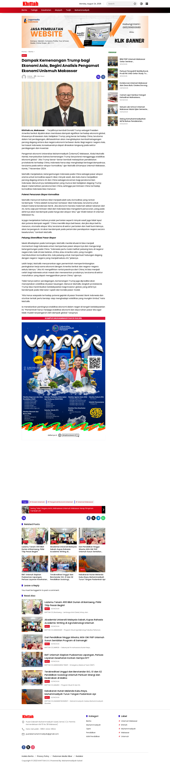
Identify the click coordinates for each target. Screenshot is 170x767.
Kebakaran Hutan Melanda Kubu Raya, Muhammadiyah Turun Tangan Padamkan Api (92, 577)
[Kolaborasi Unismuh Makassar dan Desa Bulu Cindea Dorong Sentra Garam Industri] (113, 85)
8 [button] (50, 492)
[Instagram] (33, 747)
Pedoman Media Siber (62, 756)
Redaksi (79, 756)
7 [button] (47, 492)
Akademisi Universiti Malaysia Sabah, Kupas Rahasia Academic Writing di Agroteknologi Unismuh (63, 549)
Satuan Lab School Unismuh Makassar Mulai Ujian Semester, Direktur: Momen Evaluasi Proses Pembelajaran (134, 108)
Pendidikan (91, 732)
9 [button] (54, 492)
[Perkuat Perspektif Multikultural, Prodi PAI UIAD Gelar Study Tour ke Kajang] (113, 73)
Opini (88, 728)
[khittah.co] (43, 3)
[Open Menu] (146, 3)
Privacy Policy (43, 756)
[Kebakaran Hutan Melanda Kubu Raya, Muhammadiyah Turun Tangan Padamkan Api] (92, 564)
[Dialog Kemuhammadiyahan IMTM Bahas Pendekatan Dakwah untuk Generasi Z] (113, 121)
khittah (29, 76)
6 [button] (43, 492)
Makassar (125, 732)
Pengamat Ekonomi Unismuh (61, 502)
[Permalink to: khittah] (24, 77)
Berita (24, 55)
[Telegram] (98, 518)
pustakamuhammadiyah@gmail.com (42, 734)
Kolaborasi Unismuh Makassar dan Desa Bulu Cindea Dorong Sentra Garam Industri (133, 84)
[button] (134, 4)
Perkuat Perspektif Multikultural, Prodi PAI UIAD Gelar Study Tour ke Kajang (134, 72)
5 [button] (40, 492)
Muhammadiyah (93, 725)
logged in (37, 590)
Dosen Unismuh (38, 502)
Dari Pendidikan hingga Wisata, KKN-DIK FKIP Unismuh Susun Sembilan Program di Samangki (90, 549)
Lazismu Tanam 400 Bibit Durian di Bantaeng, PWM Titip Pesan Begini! (33, 549)
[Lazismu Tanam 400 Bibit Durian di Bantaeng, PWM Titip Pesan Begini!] (35, 536)
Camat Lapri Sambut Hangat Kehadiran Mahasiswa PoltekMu (133, 96)
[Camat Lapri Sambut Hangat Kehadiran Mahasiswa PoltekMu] (113, 97)
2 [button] (30, 492)
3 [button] (33, 492)
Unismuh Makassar (85, 502)
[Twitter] (93, 518)
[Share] (103, 77)
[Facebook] (88, 518)
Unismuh (125, 736)
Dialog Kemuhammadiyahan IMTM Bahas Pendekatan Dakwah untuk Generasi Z (133, 120)
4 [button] (37, 492)
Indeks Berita (27, 756)
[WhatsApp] (103, 518)
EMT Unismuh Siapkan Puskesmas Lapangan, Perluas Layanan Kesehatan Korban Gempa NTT (34, 577)
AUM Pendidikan (93, 736)
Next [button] (100, 492)
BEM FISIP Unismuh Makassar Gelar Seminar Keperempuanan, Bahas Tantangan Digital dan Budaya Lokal (134, 60)
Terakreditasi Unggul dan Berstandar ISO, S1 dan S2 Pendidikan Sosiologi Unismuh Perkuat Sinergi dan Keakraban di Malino (63, 577)
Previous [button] (95, 492)
